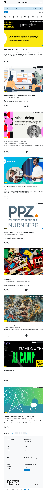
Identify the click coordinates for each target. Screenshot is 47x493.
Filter (6, 12)
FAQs (25, 450)
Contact (25, 446)
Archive (8, 451)
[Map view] (42, 13)
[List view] (39, 13)
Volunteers (9, 450)
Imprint (33, 484)
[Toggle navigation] (41, 2)
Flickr (8, 471)
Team (8, 448)
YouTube (9, 470)
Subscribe (27, 470)
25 (26, 433)
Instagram (9, 466)
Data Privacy (37, 484)
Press (25, 448)
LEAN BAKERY (26, 489)
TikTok (8, 468)
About (8, 446)
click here (38, 8)
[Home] (5, 2)
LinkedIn (8, 464)
